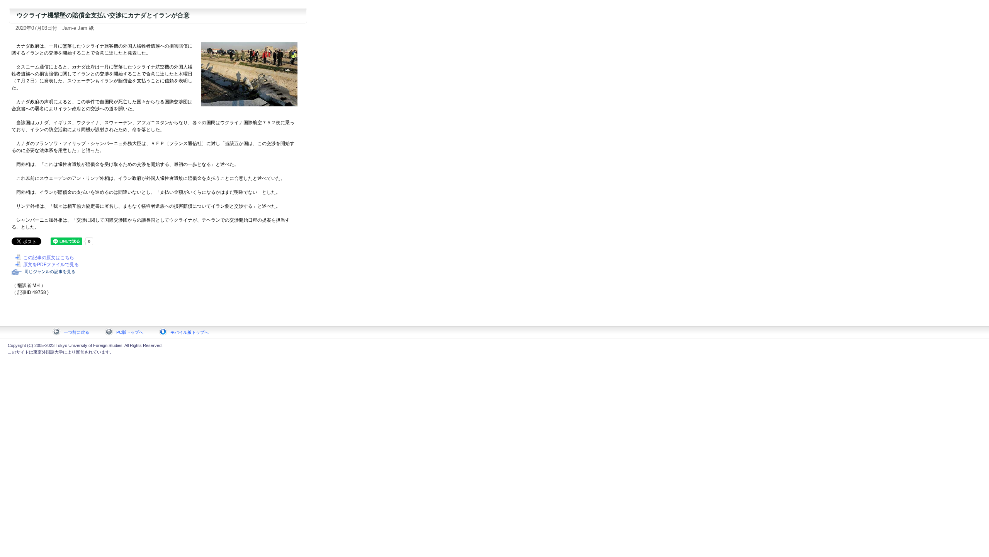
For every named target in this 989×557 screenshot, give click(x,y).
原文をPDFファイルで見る (51, 264)
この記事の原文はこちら (48, 257)
